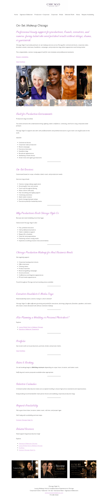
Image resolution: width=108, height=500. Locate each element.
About (78, 14)
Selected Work (69, 14)
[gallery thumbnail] (20, 102)
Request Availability (88, 14)
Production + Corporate (41, 14)
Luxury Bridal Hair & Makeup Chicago (31, 327)
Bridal (61, 14)
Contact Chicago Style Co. (27, 450)
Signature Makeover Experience (29, 329)
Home (16, 14)
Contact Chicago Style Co (24, 420)
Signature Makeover (26, 14)
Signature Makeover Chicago (28, 443)
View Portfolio (20, 62)
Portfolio (21, 448)
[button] (23, 82)
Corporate (54, 14)
